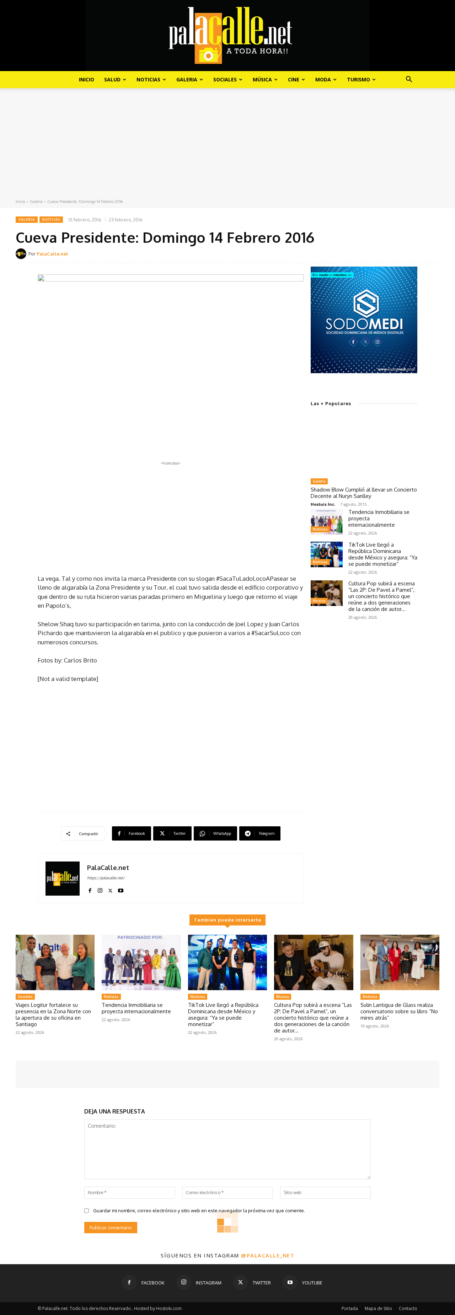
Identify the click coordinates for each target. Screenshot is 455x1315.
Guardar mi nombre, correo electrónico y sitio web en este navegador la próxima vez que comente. (199, 1210)
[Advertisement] (227, 145)
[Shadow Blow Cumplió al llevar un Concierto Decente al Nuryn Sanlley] (364, 445)
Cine (293, 79)
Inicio (86, 79)
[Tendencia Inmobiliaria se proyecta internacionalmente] (327, 522)
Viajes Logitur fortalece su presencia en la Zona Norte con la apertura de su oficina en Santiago (53, 1014)
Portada (350, 1308)
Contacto (408, 1308)
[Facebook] (89, 889)
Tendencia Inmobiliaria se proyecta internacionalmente (136, 1008)
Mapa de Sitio (378, 1308)
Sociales (225, 79)
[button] (408, 80)
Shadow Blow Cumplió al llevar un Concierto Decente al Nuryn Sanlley (364, 492)
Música (262, 79)
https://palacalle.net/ (106, 877)
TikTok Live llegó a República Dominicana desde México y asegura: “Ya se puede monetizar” (382, 554)
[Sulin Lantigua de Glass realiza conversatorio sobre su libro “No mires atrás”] (399, 962)
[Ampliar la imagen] (408, 275)
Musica (319, 600)
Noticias (148, 79)
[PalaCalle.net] (22, 253)
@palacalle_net (267, 1255)
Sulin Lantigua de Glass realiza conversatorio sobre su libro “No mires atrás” (399, 1011)
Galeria (186, 79)
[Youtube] (120, 889)
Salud (112, 79)
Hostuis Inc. (323, 504)
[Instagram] (100, 889)
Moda (323, 79)
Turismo (358, 79)
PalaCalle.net (52, 254)
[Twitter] (110, 889)
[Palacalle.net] (227, 35)
